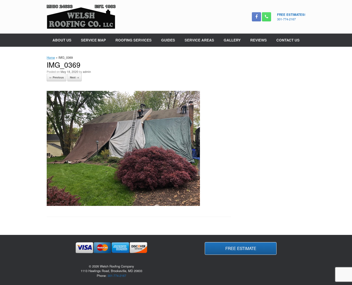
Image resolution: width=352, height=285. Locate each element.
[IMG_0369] (123, 204)
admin (87, 72)
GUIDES (168, 40)
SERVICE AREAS (199, 40)
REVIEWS (258, 40)
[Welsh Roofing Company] (81, 17)
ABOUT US (61, 40)
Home (51, 57)
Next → (74, 77)
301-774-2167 (286, 19)
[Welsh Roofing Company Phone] (266, 16)
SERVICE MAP (93, 40)
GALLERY (232, 40)
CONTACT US (288, 40)
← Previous (56, 77)
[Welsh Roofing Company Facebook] (256, 16)
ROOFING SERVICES (133, 40)
